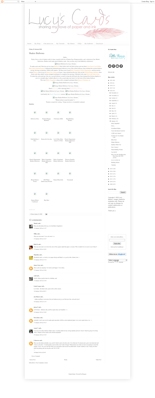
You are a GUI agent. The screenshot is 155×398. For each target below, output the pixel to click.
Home (29, 43)
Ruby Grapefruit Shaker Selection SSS (46, 160)
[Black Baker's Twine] (34, 174)
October (113, 98)
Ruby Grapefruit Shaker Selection (58, 160)
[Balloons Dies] (34, 113)
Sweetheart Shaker (116, 128)
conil (35, 276)
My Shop (37, 43)
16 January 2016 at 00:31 (40, 291)
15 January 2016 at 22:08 (40, 270)
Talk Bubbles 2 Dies (35, 140)
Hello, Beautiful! (115, 123)
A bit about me (48, 43)
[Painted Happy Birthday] (46, 113)
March (113, 116)
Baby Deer (114, 140)
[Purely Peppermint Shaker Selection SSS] (70, 134)
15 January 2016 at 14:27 (40, 239)
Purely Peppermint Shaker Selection (35, 160)
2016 (111, 90)
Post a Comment (36, 356)
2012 (111, 176)
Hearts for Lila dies (46, 139)
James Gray (37, 265)
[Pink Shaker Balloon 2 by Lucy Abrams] (77, 91)
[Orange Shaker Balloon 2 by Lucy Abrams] (65, 86)
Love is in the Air (115, 160)
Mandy (36, 223)
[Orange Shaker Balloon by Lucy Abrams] (65, 83)
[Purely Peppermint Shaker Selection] (34, 154)
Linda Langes (37, 286)
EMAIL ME (111, 72)
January (113, 121)
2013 (111, 174)
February (113, 118)
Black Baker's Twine (35, 180)
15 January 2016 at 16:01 (40, 249)
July (112, 105)
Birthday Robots (115, 162)
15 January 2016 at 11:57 (40, 228)
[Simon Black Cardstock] (34, 195)
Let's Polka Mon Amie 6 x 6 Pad (58, 140)
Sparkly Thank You (116, 144)
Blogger (84, 374)
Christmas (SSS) (58, 119)
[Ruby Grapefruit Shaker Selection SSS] (46, 154)
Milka (35, 234)
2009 (111, 184)
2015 (111, 168)
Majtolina (36, 255)
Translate (121, 262)
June (112, 108)
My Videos (71, 43)
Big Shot (46, 200)
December (114, 93)
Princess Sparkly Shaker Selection (70, 160)
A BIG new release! (116, 133)
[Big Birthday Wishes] (70, 113)
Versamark (70, 180)
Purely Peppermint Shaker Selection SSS (70, 140)
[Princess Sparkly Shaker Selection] (70, 154)
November (114, 95)
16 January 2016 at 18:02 (40, 312)
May (112, 111)
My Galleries (89, 43)
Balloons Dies (35, 119)
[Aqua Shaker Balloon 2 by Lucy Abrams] (65, 97)
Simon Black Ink (58, 180)
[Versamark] (70, 174)
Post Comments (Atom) (42, 363)
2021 (111, 80)
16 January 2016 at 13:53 (40, 301)
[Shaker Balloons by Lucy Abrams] (65, 64)
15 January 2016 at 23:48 (40, 280)
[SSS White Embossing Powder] (46, 174)
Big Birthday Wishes (70, 119)
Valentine (113, 165)
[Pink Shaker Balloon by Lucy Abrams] (52, 91)
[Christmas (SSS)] (58, 113)
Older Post (98, 359)
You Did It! (114, 152)
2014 (111, 171)
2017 (111, 88)
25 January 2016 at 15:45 (40, 335)
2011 (111, 179)
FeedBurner (120, 247)
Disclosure (99, 43)
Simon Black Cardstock (35, 201)
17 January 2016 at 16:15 (40, 322)
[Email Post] (46, 214)
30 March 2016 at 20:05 (40, 352)
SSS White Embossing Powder (46, 180)
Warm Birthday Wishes (117, 149)
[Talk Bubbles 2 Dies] (34, 134)
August (113, 103)
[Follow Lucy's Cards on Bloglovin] (117, 255)
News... (113, 126)
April (112, 113)
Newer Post (32, 359)
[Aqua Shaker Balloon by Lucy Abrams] (77, 94)
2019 (111, 83)
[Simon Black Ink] (58, 174)
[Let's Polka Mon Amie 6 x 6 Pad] (58, 134)
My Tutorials (60, 43)
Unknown (36, 340)
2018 (111, 85)
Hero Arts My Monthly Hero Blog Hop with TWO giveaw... (118, 156)
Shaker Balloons (36, 53)
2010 (111, 181)
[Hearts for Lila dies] (46, 134)
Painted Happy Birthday (46, 119)
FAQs (79, 43)
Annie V (36, 328)
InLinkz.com (32, 209)
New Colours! (114, 147)
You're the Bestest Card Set (118, 131)
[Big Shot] (46, 195)
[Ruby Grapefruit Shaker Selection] (58, 154)
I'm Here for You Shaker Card (117, 136)
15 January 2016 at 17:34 (40, 260)
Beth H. (36, 244)
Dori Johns (37, 318)
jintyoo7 (36, 307)
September (114, 100)
